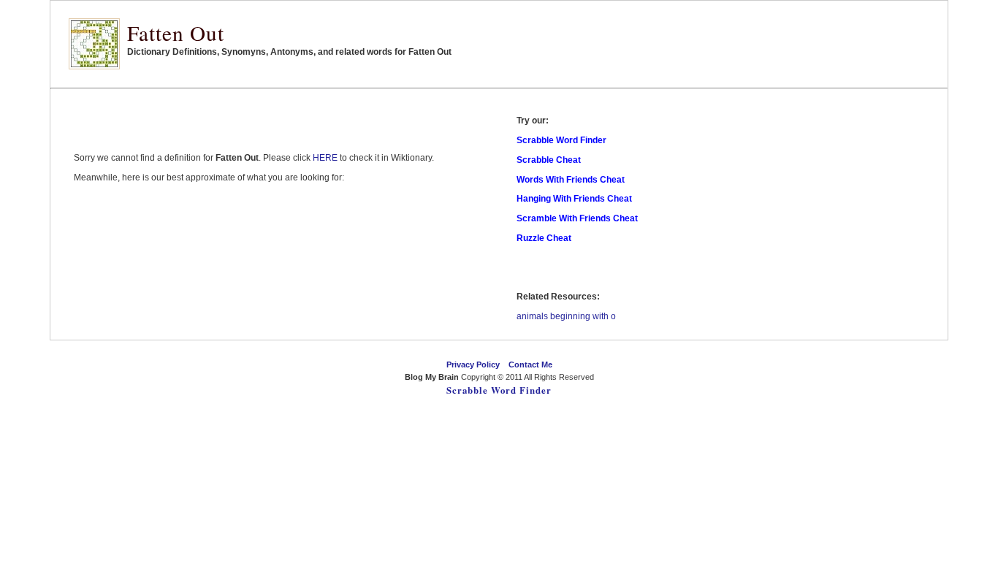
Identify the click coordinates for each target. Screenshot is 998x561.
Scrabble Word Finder (499, 390)
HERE (325, 158)
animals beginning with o (566, 316)
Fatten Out (175, 32)
